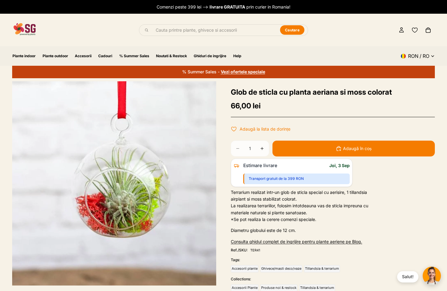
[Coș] (428, 30)
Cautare (292, 30)
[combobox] (214, 30)
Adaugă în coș (357, 148)
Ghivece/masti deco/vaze (281, 268)
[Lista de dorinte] (414, 30)
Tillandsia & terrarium (322, 268)
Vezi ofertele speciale (243, 71)
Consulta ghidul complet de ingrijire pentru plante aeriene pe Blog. (296, 241)
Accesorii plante (245, 268)
